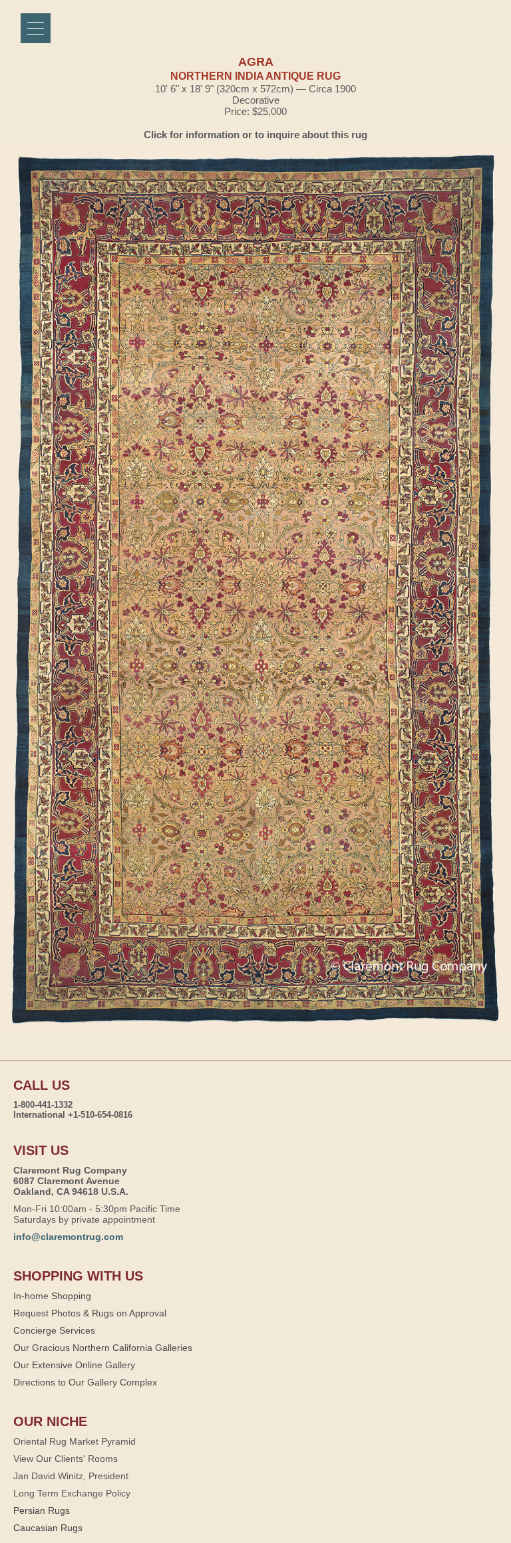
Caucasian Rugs (48, 1527)
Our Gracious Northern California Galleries (102, 1347)
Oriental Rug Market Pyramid (74, 1441)
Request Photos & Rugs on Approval (89, 1313)
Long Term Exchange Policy (71, 1493)
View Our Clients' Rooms (65, 1458)
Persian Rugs (41, 1510)
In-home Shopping (52, 1295)
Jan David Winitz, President (70, 1476)
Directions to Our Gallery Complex (85, 1382)
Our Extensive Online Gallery (74, 1365)
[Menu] (36, 28)
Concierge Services (54, 1330)
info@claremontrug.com (68, 1236)
